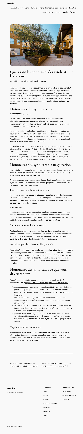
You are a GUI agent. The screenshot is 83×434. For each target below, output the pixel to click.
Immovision (11, 3)
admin (26, 81)
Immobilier (35, 81)
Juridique (43, 81)
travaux (68, 300)
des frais (32, 239)
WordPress (18, 426)
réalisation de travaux (19, 152)
